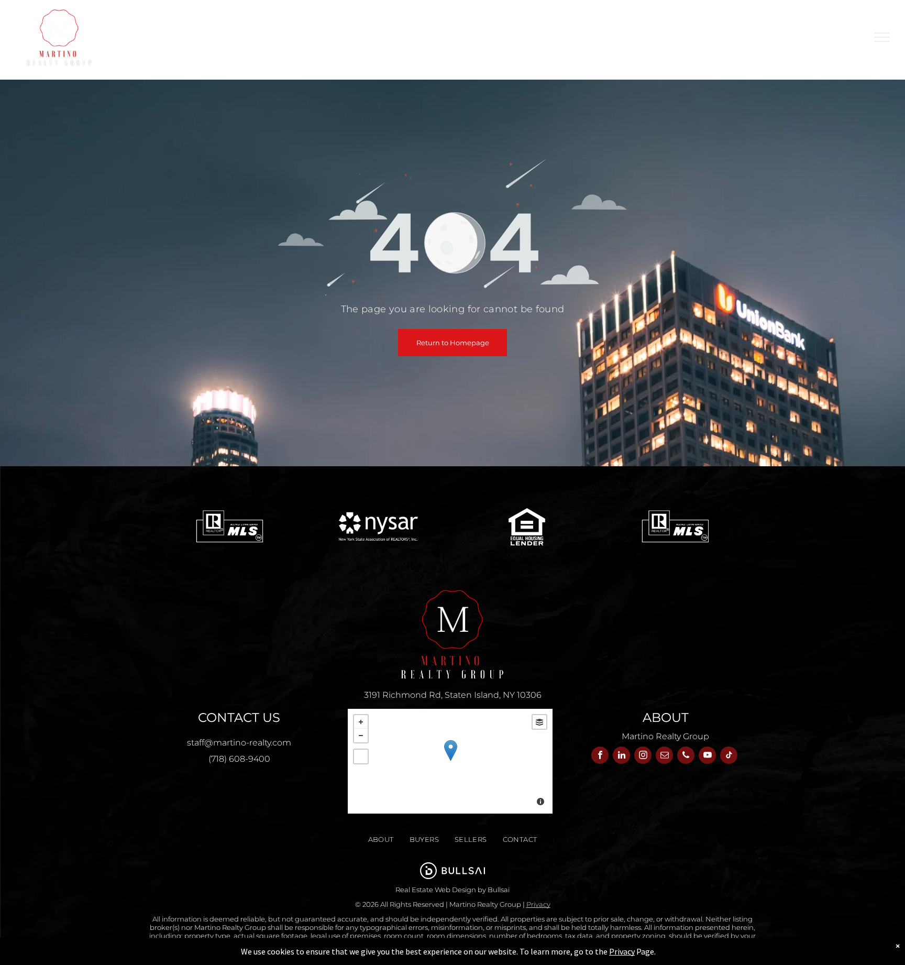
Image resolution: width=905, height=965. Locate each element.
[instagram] (643, 756)
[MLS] (229, 526)
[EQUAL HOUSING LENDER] (527, 526)
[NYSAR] (378, 526)
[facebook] (600, 756)
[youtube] (707, 756)
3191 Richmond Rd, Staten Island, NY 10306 (453, 695)
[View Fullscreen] (361, 756)
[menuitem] (485, 37)
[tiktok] (728, 756)
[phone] (685, 756)
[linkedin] (621, 756)
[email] (664, 756)
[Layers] (539, 722)
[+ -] (450, 761)
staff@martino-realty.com (239, 743)
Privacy (538, 904)
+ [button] (361, 722)
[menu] (882, 37)
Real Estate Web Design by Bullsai (452, 889)
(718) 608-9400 (239, 759)
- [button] (361, 735)
